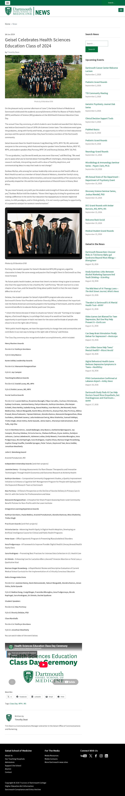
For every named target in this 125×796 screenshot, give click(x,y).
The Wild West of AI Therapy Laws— (102, 290)
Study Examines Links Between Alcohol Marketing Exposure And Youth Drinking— (100, 274)
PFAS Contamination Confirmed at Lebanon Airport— (101, 379)
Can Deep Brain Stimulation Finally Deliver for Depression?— (101, 335)
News (14, 24)
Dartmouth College (38, 783)
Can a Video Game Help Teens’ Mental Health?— (99, 349)
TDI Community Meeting (96, 93)
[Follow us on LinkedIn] (107, 755)
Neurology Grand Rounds (96, 151)
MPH (21, 703)
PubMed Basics (92, 129)
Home (7, 24)
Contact (8, 772)
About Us (9, 755)
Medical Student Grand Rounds (99, 230)
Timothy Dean (13, 52)
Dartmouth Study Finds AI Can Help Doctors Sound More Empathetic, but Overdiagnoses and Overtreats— (102, 396)
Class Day (13, 703)
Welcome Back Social (95, 219)
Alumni (8, 769)
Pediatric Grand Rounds (96, 82)
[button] (38, 250)
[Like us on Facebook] (96, 755)
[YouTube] (84, 755)
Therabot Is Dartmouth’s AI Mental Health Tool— (101, 304)
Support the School (13, 765)
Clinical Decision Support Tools (99, 118)
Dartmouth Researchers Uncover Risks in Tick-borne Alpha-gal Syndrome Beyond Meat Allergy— (100, 256)
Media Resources (51, 755)
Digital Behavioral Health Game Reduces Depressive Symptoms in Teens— (100, 364)
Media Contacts (51, 759)
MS (25, 703)
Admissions (10, 762)
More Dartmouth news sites (56, 762)
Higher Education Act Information (19, 786)
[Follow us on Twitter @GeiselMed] (91, 755)
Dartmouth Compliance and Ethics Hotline (23, 789)
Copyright (9, 783)
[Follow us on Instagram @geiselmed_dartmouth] (102, 755)
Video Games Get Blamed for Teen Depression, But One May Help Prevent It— (101, 319)
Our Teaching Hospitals (15, 759)
